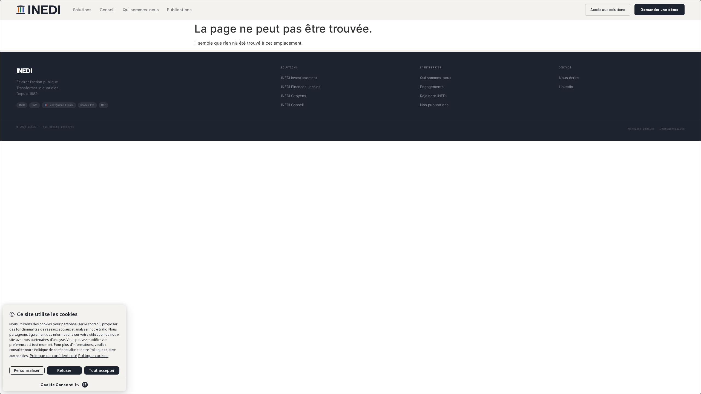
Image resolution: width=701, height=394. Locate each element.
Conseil (107, 10)
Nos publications (434, 105)
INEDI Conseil (292, 105)
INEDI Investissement (299, 78)
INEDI (24, 71)
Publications (179, 10)
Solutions (82, 10)
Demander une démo (659, 9)
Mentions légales (641, 129)
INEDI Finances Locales (300, 87)
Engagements (432, 87)
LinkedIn (566, 87)
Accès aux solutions (607, 9)
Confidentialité (672, 129)
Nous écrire (569, 78)
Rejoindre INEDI (433, 96)
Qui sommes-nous (141, 10)
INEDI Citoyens (293, 96)
